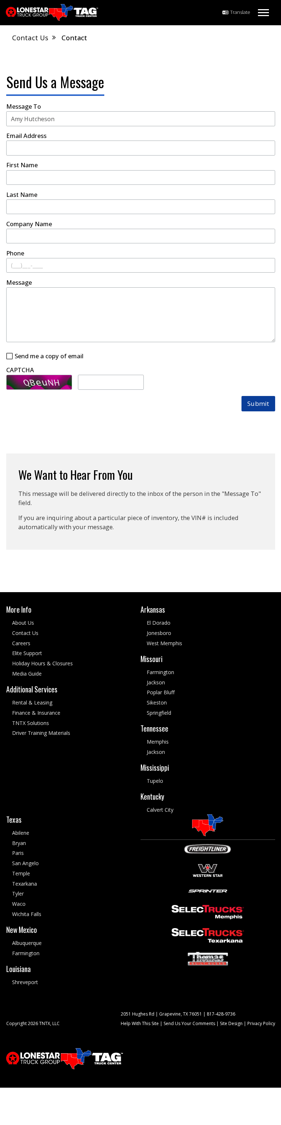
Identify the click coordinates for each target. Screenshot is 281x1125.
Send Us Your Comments (189, 1023)
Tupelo (155, 780)
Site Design (231, 1023)
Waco (19, 903)
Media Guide (27, 673)
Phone (15, 253)
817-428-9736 (221, 1013)
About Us (23, 622)
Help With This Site (140, 1023)
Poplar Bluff (161, 692)
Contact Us (25, 632)
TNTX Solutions (30, 722)
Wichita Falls (26, 913)
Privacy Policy (261, 1023)
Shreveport (25, 982)
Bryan (19, 842)
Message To (23, 106)
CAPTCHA (20, 370)
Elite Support (27, 653)
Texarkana (24, 883)
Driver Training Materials (41, 732)
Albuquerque (27, 942)
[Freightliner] (207, 848)
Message (19, 282)
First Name (22, 165)
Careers (21, 642)
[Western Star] (207, 869)
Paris (18, 852)
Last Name (21, 194)
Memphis (158, 741)
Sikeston (157, 702)
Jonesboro (159, 632)
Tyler (18, 893)
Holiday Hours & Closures (42, 663)
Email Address (26, 135)
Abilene (20, 832)
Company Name (29, 224)
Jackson (156, 682)
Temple (21, 873)
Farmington (160, 671)
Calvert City (160, 809)
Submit (258, 403)
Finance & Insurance (36, 712)
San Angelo (25, 863)
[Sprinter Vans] (208, 890)
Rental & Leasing (32, 702)
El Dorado (159, 622)
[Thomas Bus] (208, 957)
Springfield (159, 712)
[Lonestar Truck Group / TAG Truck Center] (52, 12)
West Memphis (164, 642)
